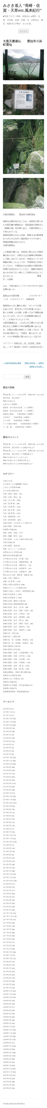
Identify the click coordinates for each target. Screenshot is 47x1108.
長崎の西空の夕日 (10, 649)
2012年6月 (7, 893)
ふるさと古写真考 (10, 487)
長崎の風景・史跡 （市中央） (14, 656)
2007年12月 (8, 1068)
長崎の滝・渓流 (9, 633)
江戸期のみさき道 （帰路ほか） (15, 565)
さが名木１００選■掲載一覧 (14, 484)
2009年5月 (7, 1013)
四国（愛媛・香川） (11, 536)
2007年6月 (7, 1088)
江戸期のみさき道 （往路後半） (15, 571)
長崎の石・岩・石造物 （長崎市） (16, 643)
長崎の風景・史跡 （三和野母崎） (16, 652)
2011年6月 (7, 932)
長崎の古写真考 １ (10, 594)
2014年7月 (7, 812)
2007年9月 (7, 1078)
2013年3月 (7, 864)
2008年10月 (8, 1036)
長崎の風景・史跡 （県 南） (14, 669)
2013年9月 (7, 845)
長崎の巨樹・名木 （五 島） (14, 607)
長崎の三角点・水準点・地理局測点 (17, 591)
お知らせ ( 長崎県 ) (10, 404)
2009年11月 (8, 994)
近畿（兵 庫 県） (9, 581)
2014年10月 (8, 803)
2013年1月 (7, 871)
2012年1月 (7, 910)
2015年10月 (8, 764)
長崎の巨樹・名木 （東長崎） (14, 617)
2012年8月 (7, 887)
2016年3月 (7, 747)
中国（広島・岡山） (11, 497)
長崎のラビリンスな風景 (12, 588)
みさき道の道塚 (9, 490)
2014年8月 (7, 809)
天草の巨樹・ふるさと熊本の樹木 (16, 539)
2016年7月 (7, 734)
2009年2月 (7, 1023)
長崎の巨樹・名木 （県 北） (14, 620)
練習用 (17, 346)
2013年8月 (7, 848)
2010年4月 (7, 978)
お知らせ (6, 481)
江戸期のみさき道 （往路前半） (15, 568)
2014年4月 (7, 822)
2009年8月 (7, 1004)
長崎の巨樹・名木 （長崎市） (14, 630)
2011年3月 (7, 942)
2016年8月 (7, 731)
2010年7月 (7, 968)
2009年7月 (7, 1007)
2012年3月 (7, 903)
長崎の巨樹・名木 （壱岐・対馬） (16, 610)
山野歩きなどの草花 (11, 552)
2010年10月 (8, 958)
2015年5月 (7, 780)
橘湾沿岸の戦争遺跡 (11, 555)
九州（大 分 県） (9, 500)
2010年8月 (7, 965)
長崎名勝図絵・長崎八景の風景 (15, 672)
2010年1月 (7, 987)
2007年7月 (7, 1085)
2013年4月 (7, 861)
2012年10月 (8, 880)
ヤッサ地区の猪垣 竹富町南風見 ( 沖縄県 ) (21, 423)
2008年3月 (7, 1059)
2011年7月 (7, 929)
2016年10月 (8, 725)
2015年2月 (7, 790)
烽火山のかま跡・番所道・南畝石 (16, 575)
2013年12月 (8, 835)
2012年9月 (7, 884)
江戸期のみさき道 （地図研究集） (16, 562)
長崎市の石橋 (8, 682)
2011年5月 (7, 935)
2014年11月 (8, 799)
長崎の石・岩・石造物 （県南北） (16, 640)
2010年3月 (7, 981)
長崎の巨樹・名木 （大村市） (14, 614)
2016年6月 (7, 738)
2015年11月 (8, 760)
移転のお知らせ (9, 401)
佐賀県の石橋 (8, 529)
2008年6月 (7, 1049)
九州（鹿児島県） (10, 520)
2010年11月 (8, 955)
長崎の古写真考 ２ (10, 597)
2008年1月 (7, 1065)
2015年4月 (7, 783)
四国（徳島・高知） (11, 532)
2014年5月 (7, 819)
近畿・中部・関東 (10, 578)
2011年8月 (7, 926)
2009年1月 (7, 1026)
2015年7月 (7, 773)
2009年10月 (8, 997)
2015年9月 (7, 767)
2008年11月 (8, 1033)
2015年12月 (8, 757)
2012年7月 (7, 890)
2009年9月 (7, 1000)
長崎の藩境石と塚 (10, 646)
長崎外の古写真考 (10, 675)
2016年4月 (7, 744)
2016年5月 (7, 741)
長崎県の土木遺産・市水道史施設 (16, 685)
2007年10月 (8, 1075)
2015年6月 (7, 777)
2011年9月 (7, 923)
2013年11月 (8, 838)
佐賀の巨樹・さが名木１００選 (15, 523)
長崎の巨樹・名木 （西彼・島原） (16, 623)
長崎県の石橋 (8, 688)
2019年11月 (8, 712)
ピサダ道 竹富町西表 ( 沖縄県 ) (16, 420)
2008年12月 (8, 1030)
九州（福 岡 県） (9, 513)
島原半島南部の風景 (12, 363)
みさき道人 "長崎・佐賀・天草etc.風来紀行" (22, 8)
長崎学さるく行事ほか (12, 678)
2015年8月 (7, 770)
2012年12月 (8, 874)
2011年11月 (8, 916)
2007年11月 (8, 1072)
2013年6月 (7, 854)
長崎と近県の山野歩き (12, 584)
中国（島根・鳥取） (11, 494)
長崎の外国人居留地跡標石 (13, 604)
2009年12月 (8, 991)
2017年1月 (7, 715)
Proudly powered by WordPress (14, 1103)
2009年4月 (7, 1017)
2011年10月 (8, 919)
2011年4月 (7, 939)
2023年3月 (7, 709)
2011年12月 (8, 913)
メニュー (24, 30)
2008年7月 (7, 1046)
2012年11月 (8, 877)
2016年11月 (8, 722)
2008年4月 (7, 1056)
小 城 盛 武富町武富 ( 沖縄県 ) (17, 427)
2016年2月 (7, 751)
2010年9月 (7, 961)
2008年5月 (7, 1052)
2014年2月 (7, 829)
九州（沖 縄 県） (9, 507)
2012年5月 (7, 897)
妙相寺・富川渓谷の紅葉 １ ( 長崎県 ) (18, 411)
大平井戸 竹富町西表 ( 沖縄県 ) (16, 417)
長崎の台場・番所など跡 (12, 601)
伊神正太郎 (22, 460)
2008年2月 (7, 1062)
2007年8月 (7, 1081)
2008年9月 (7, 1039)
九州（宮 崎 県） (9, 503)
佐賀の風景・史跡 (10, 526)
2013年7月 (7, 851)
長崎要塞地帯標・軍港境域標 (14, 691)
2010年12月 (8, 952)
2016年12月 (8, 718)
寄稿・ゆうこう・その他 (12, 549)
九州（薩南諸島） (10, 516)
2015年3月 (7, 786)
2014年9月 (7, 806)
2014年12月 (8, 796)
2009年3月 (7, 1020)
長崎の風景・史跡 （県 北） (14, 665)
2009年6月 (7, 1010)
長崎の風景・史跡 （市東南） (14, 662)
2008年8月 (7, 1043)
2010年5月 (7, 974)
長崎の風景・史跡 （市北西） (14, 659)
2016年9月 (7, 728)
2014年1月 (7, 832)
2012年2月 (7, 906)
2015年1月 (7, 793)
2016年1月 (7, 754)
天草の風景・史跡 (10, 545)
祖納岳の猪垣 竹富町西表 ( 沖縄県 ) (18, 414)
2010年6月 (7, 971)
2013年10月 (8, 842)
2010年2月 (7, 984)
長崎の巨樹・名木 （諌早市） (14, 626)
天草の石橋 (7, 542)
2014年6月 (7, 816)
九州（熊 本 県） (9, 510)
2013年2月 (7, 867)
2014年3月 (7, 825)
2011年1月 (7, 949)
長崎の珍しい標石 (10, 636)
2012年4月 (7, 900)
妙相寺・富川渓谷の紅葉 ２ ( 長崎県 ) (18, 407)
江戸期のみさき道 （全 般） (14, 558)
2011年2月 (7, 945)
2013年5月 (7, 858)
